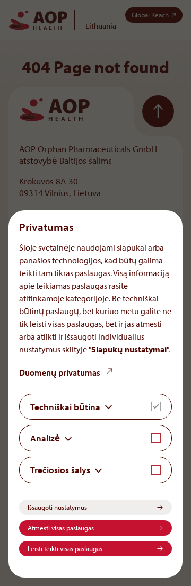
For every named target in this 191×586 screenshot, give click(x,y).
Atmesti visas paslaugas (61, 527)
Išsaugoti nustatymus (57, 507)
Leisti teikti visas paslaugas (65, 548)
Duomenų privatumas (60, 372)
